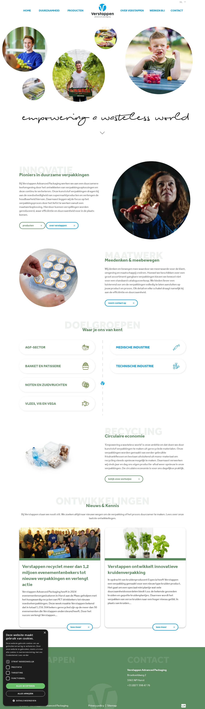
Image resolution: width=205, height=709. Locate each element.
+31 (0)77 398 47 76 (138, 685)
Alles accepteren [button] (25, 686)
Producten (75, 10)
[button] (25, 700)
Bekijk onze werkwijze (119, 478)
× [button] (45, 633)
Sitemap (112, 705)
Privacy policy (96, 705)
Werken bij (157, 9)
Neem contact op (117, 303)
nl (181, 2)
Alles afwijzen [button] (25, 693)
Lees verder (23, 655)
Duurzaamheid (49, 10)
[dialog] (25, 668)
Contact (177, 10)
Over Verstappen (132, 10)
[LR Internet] (183, 705)
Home (27, 10)
